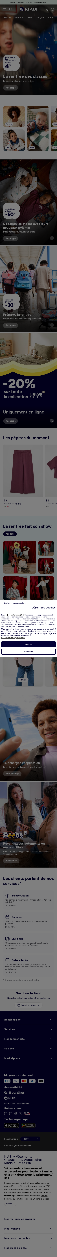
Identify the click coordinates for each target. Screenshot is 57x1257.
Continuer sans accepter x (15, 603)
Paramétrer (28, 651)
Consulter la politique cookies (13, 638)
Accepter (28, 644)
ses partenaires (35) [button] (15, 615)
